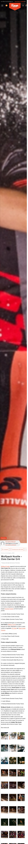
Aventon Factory (9, 608)
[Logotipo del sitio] (15, 7)
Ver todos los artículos (11, 544)
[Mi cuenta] (23, 5)
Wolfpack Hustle (5, 566)
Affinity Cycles (12, 624)
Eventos (3, 538)
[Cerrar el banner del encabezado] (25, 1)
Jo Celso (14, 628)
